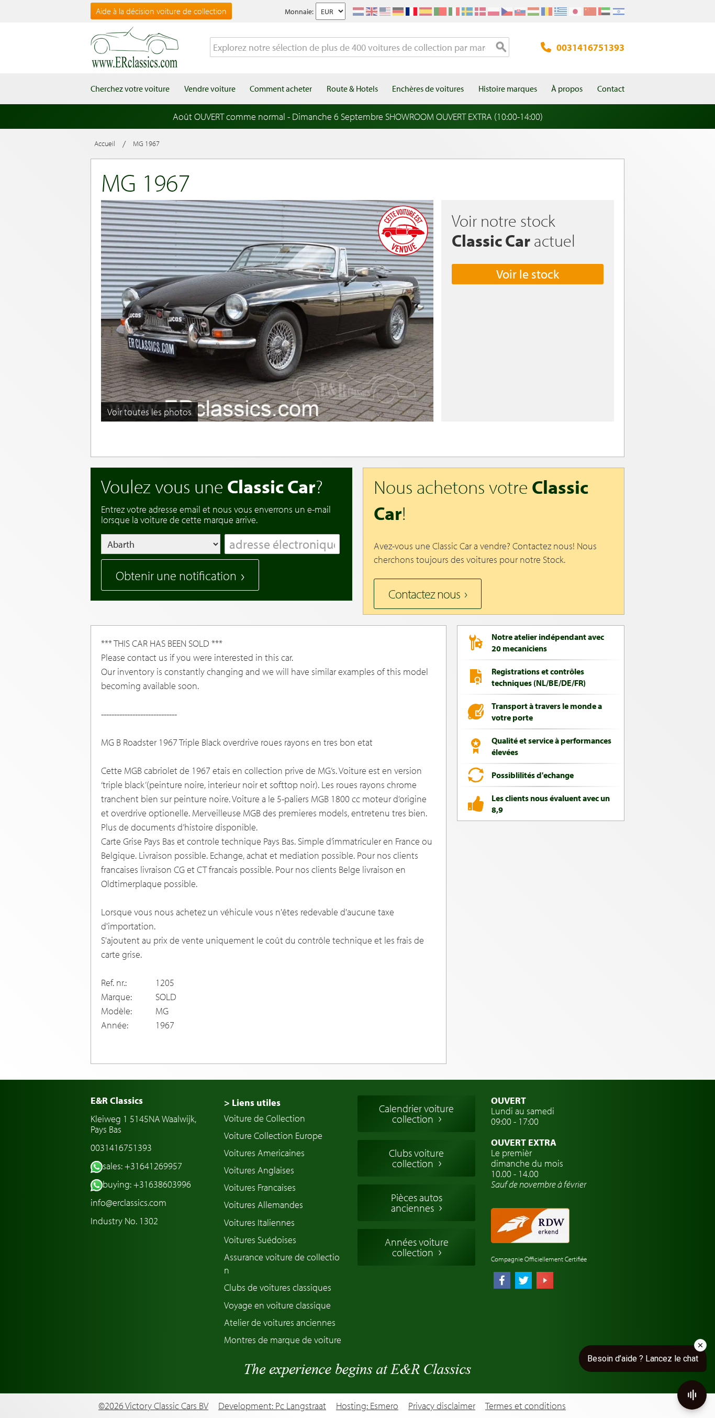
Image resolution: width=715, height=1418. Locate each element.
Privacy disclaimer (441, 1406)
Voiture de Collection (264, 1118)
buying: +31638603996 (147, 1184)
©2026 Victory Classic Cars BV (153, 1406)
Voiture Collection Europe (273, 1135)
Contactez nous (424, 594)
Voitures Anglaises (259, 1170)
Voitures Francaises (260, 1187)
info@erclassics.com (128, 1203)
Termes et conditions (525, 1406)
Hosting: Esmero (367, 1406)
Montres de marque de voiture (282, 1340)
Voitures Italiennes (259, 1222)
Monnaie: (299, 11)
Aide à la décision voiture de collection (161, 11)
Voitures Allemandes (263, 1205)
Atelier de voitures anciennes (280, 1322)
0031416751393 (590, 47)
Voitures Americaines (264, 1153)
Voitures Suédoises (260, 1240)
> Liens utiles (252, 1102)
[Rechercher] (501, 48)
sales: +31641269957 (142, 1166)
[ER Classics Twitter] (523, 1281)
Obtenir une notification (176, 575)
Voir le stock (527, 274)
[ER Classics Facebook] (502, 1281)
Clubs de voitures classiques (277, 1287)
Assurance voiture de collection (282, 1263)
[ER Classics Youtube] (545, 1281)
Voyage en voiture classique (277, 1305)
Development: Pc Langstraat (272, 1406)
